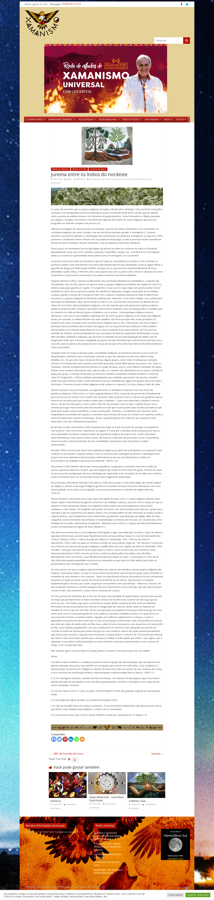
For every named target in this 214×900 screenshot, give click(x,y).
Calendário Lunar (175, 858)
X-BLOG (180, 119)
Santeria (55, 801)
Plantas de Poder (79, 169)
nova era (115, 179)
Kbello (69, 179)
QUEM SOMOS (35, 119)
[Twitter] (59, 739)
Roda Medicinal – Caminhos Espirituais (107, 798)
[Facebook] (53, 739)
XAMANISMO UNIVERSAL (60, 119)
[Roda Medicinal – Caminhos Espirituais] (107, 773)
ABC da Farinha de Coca (66, 753)
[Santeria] (68, 773)
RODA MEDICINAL (108, 119)
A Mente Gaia (137, 801)
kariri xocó (106, 179)
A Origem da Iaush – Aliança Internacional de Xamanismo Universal (107, 846)
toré (149, 179)
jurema (92, 179)
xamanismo (56, 183)
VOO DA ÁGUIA (85, 119)
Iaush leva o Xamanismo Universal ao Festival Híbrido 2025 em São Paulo (107, 835)
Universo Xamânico (98, 169)
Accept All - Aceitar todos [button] (198, 895)
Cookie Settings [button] (175, 895)
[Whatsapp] (76, 739)
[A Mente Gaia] (146, 773)
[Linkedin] (70, 739)
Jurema (158, 753)
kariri (99, 179)
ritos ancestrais (126, 179)
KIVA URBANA (151, 119)
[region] (107, 78)
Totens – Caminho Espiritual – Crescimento (82, 4)
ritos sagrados (140, 179)
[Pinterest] (65, 739)
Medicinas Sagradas (60, 169)
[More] (82, 739)
